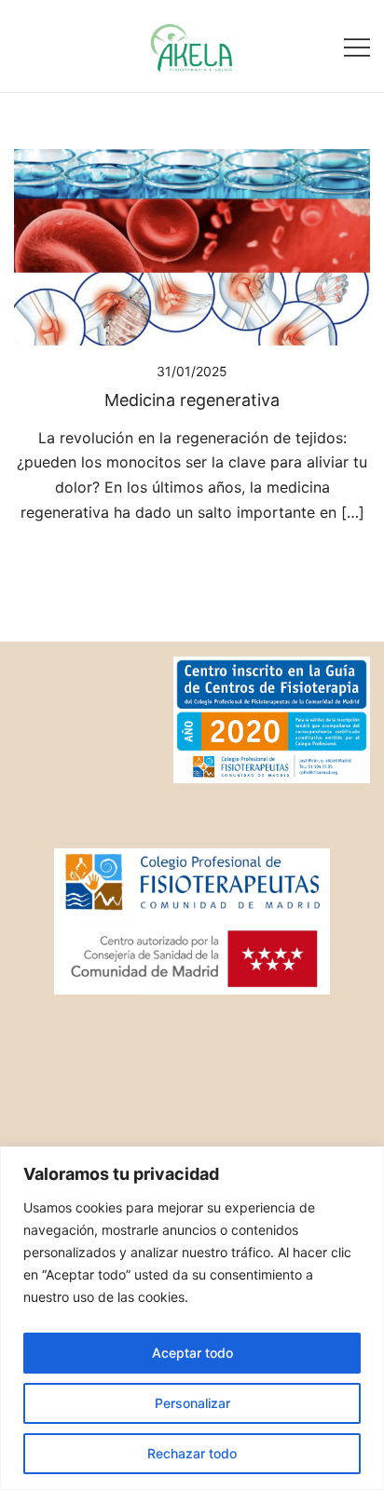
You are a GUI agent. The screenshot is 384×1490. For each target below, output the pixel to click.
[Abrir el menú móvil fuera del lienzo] (357, 46)
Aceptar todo (192, 1353)
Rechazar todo (192, 1453)
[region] (192, 1318)
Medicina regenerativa (192, 400)
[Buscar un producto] (25, 46)
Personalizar (192, 1403)
